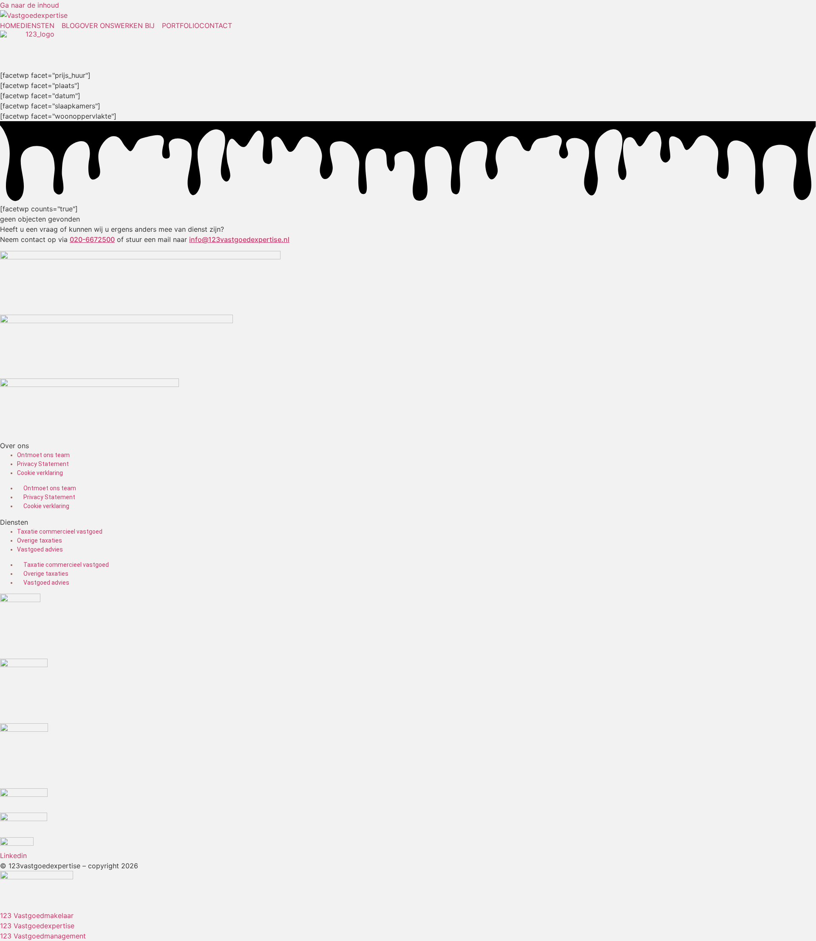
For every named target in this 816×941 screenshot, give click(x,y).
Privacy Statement (43, 464)
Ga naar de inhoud (29, 5)
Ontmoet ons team (43, 455)
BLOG (71, 25)
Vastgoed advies (40, 549)
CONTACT (215, 25)
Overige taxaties (39, 540)
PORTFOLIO (180, 25)
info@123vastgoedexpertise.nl (239, 239)
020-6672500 (92, 239)
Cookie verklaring (40, 472)
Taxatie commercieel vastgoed (59, 531)
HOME (10, 25)
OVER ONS (97, 25)
